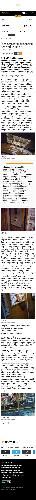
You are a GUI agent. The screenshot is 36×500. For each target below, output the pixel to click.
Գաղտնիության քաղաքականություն (12, 472)
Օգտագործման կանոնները (9, 465)
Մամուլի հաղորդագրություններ (10, 467)
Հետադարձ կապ (6, 477)
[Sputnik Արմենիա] (5, 13)
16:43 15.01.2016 (6, 50)
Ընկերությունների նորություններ (11, 470)
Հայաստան (5, 423)
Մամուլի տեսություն (30, 27)
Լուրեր (4, 27)
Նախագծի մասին (6, 463)
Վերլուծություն (27, 447)
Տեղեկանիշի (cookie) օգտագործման (12, 475)
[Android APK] (6, 482)
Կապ (20, 465)
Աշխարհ (17, 447)
